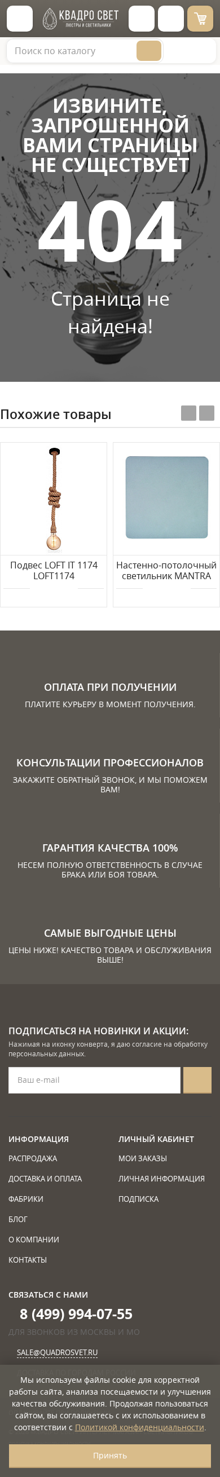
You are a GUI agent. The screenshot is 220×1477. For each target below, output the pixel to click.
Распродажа (32, 1158)
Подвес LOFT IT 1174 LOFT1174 (54, 571)
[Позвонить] (171, 19)
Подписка (138, 1199)
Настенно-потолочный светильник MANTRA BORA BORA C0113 (166, 571)
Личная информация (161, 1179)
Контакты (27, 1260)
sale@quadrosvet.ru (57, 1352)
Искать (149, 51)
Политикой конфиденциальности (139, 1427)
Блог (18, 1219)
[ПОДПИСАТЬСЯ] (197, 1080)
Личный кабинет (156, 1139)
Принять (110, 1455)
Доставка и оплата (45, 1179)
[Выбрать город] (142, 19)
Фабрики (25, 1199)
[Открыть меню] (20, 19)
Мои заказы (142, 1158)
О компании (33, 1239)
